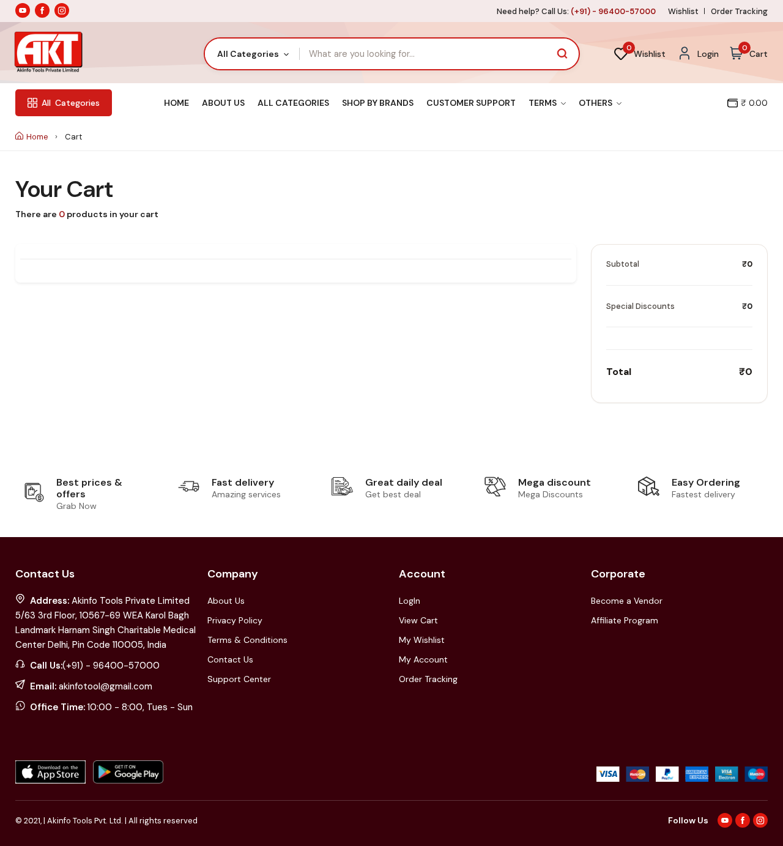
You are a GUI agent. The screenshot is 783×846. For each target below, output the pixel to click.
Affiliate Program (624, 620)
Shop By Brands (378, 102)
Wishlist (683, 11)
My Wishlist (422, 639)
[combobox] (252, 54)
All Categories (293, 102)
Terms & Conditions (247, 639)
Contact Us (230, 659)
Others (596, 102)
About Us (223, 102)
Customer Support (471, 102)
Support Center (239, 679)
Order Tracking (739, 11)
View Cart (418, 620)
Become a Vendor (626, 600)
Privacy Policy (234, 620)
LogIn (409, 600)
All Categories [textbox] (248, 53)
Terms (543, 102)
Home (176, 102)
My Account (423, 659)
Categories (71, 102)
